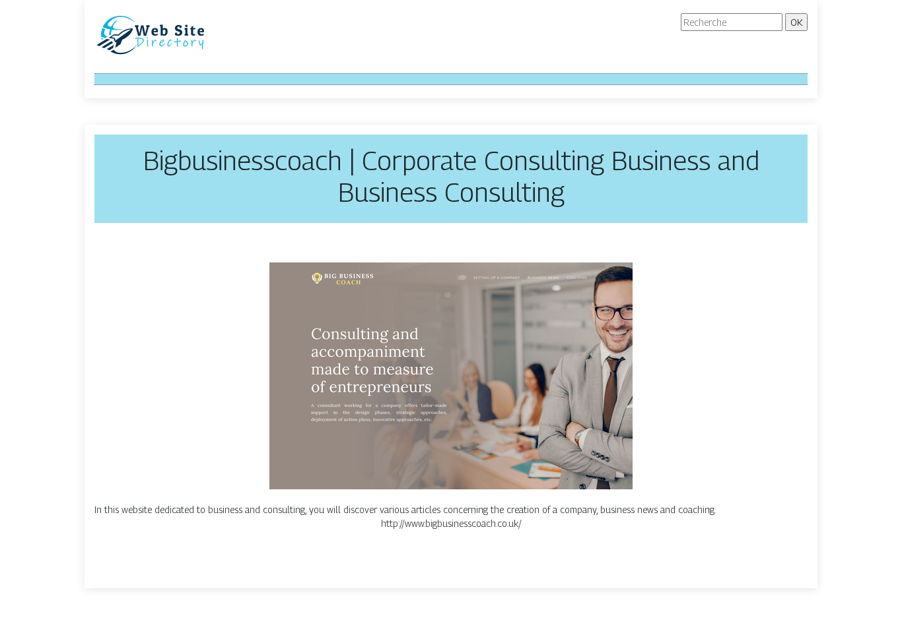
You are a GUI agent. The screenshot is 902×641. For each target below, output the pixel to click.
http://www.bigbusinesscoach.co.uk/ (451, 523)
